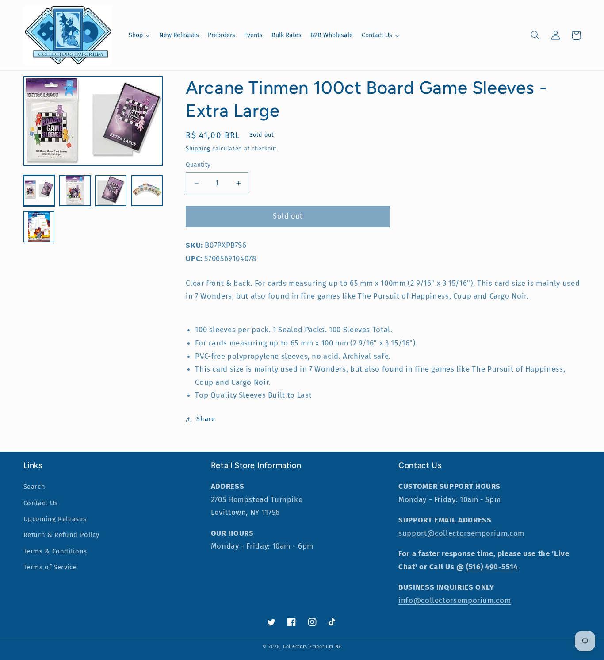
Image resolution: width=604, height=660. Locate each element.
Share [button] (205, 419)
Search (34, 487)
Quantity (198, 165)
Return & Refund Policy (61, 535)
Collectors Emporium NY (312, 646)
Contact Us (40, 503)
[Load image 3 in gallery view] (110, 190)
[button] (535, 35)
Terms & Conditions (55, 551)
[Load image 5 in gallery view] (39, 226)
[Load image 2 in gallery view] (75, 190)
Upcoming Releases (55, 519)
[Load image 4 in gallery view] (147, 190)
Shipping (198, 148)
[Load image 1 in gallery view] (39, 190)
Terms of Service (50, 567)
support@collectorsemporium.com (461, 533)
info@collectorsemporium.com (454, 600)
